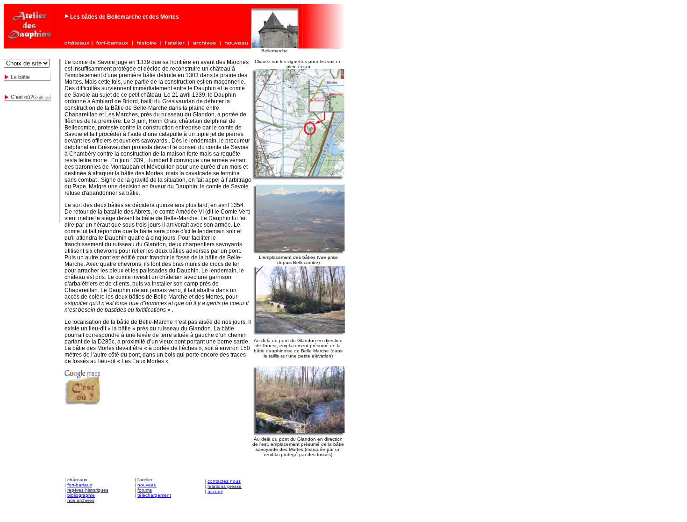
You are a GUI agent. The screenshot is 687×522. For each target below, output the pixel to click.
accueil (215, 491)
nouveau (147, 484)
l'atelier (144, 479)
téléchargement (154, 495)
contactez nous (224, 481)
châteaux (77, 479)
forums (144, 490)
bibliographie (81, 495)
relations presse (225, 486)
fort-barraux (79, 484)
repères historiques (87, 490)
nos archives (80, 500)
